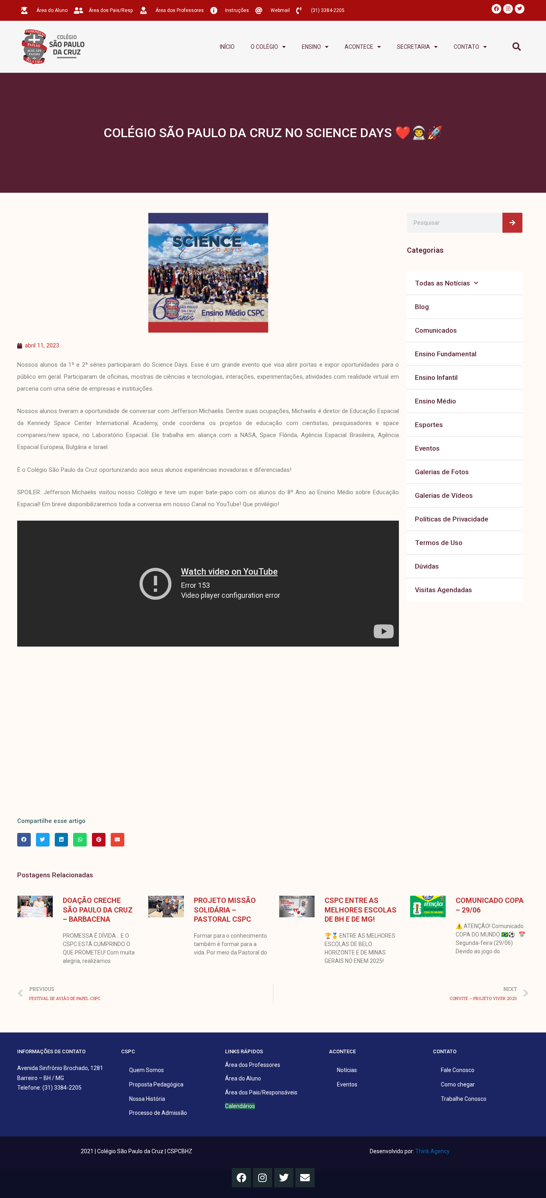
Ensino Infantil (436, 377)
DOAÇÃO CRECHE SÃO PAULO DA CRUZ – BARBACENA (98, 909)
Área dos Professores (252, 1065)
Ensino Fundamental (445, 354)
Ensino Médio (435, 401)
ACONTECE (359, 47)
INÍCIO (227, 47)
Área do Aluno (243, 1078)
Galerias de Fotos (442, 472)
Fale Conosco (457, 1070)
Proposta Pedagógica (156, 1084)
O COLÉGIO (264, 47)
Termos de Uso (438, 543)
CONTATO (466, 47)
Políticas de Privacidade (451, 519)
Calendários (240, 1106)
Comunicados (436, 330)
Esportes (429, 425)
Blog (422, 307)
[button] (516, 47)
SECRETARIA (413, 47)
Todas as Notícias (442, 283)
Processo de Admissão (158, 1113)
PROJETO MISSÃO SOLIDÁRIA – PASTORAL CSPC (225, 909)
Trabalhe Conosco (463, 1099)
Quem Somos (146, 1070)
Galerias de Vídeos (444, 495)
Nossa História (147, 1099)
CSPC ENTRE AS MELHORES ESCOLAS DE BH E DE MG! (361, 909)
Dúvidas (427, 566)
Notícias (347, 1070)
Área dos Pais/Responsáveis (261, 1092)
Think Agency (432, 1151)
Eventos (427, 448)
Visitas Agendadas (443, 590)
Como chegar (458, 1084)
